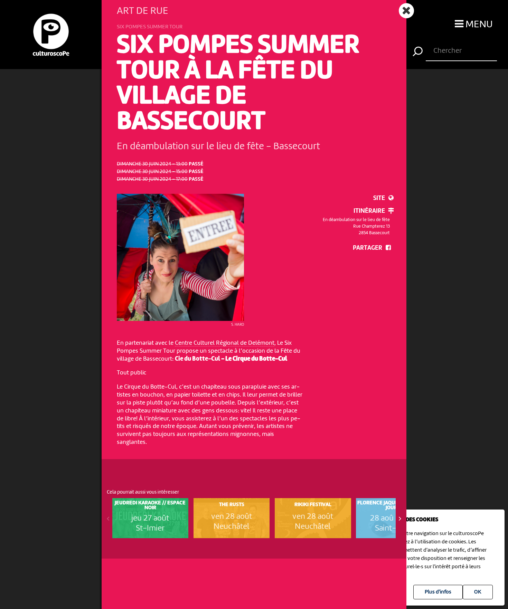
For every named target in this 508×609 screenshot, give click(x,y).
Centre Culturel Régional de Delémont (224, 343)
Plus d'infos (438, 592)
